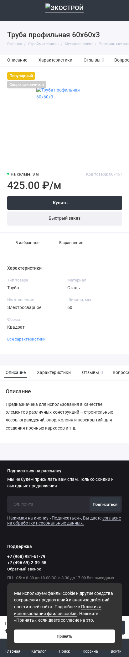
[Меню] (10, 10)
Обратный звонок (24, 569)
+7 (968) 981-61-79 (26, 556)
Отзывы (94, 60)
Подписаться (105, 504)
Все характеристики (26, 339)
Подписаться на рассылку (34, 471)
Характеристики (55, 60)
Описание (17, 60)
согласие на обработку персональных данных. (64, 520)
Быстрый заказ (64, 218)
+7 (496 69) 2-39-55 (26, 562)
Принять (64, 636)
